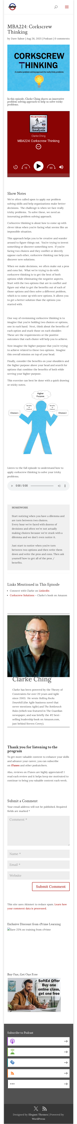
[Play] (39, 166)
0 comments (62, 38)
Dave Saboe (18, 38)
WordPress (38, 1118)
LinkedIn (44, 590)
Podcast (48, 38)
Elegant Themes (38, 1114)
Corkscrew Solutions (22, 595)
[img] (38, 146)
